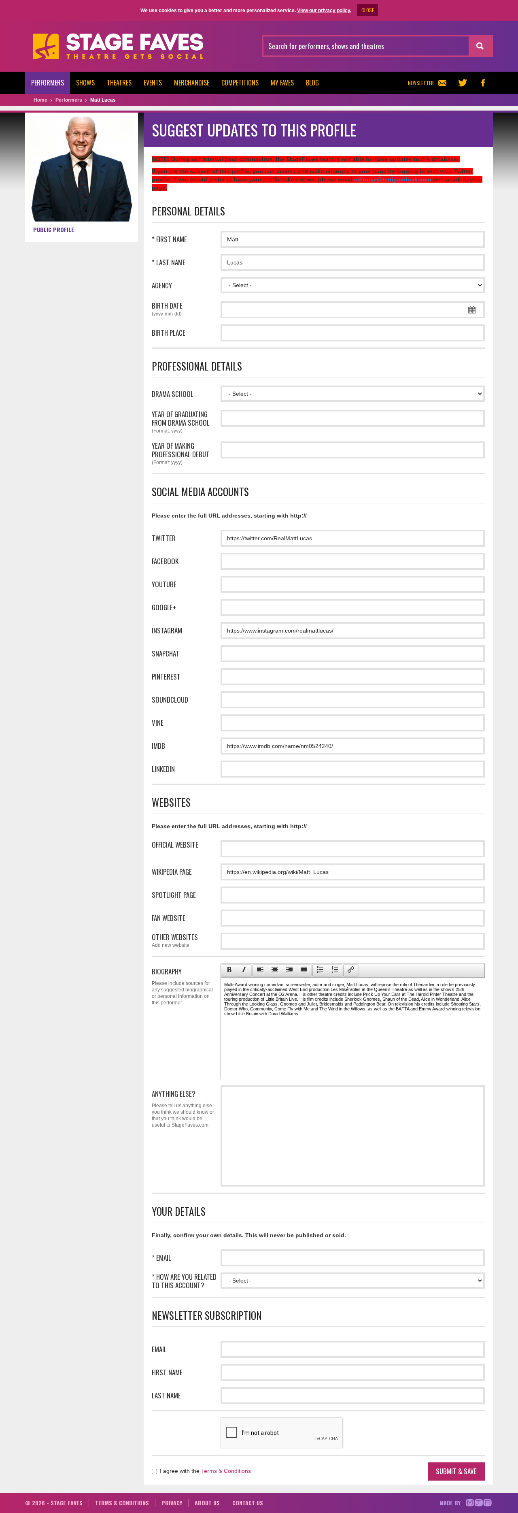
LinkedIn (163, 769)
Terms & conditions (122, 1502)
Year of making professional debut (181, 453)
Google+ (164, 607)
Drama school (172, 394)
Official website (175, 844)
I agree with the (204, 1471)
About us (207, 1502)
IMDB (158, 746)
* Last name (168, 262)
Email (159, 1349)
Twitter (164, 538)
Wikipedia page (172, 872)
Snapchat (165, 653)
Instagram (167, 630)
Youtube (164, 584)
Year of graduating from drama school (181, 422)
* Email (161, 1258)
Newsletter (421, 82)
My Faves (282, 82)
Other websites (175, 940)
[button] (229, 970)
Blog (312, 82)
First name (167, 1372)
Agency (162, 285)
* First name (169, 239)
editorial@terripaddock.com (392, 179)
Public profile (53, 229)
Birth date (167, 309)
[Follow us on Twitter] (462, 83)
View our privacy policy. (324, 10)
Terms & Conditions (226, 1471)
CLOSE (367, 9)
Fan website (168, 918)
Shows (85, 82)
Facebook (165, 561)
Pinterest (166, 676)
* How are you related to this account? (184, 1280)
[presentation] (229, 970)
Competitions (240, 82)
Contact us (247, 1502)
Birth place (168, 333)
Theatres (119, 82)
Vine (157, 723)
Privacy (171, 1502)
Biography (182, 986)
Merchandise (191, 82)
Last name (166, 1395)
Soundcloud (170, 700)
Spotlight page (174, 895)
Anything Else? (183, 1108)
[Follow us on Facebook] (483, 83)
